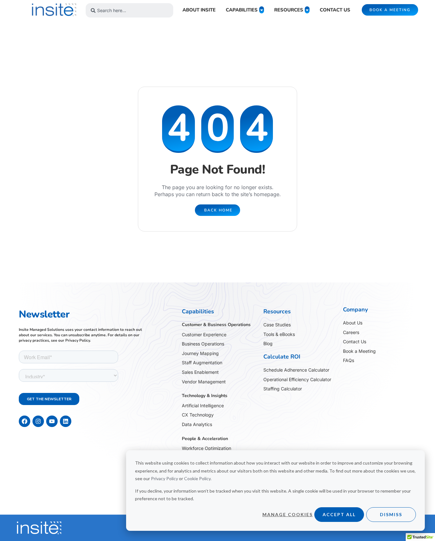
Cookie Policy (197, 478)
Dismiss (391, 514)
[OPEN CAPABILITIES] (261, 10)
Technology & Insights (204, 396)
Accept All (339, 514)
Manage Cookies (287, 514)
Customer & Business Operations (216, 325)
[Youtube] (52, 421)
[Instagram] (38, 421)
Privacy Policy (164, 478)
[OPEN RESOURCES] (307, 10)
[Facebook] (24, 421)
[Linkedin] (65, 421)
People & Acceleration (205, 439)
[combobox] (129, 10)
